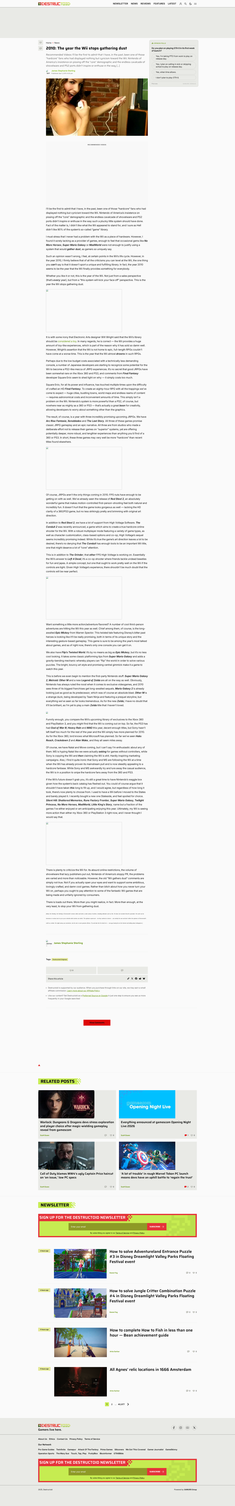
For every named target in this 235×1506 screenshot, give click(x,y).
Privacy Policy (138, 1233)
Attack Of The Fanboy (88, 1449)
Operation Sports (46, 1453)
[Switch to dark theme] (190, 3)
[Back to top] (39, 1065)
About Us (42, 1439)
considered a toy (67, 341)
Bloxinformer (106, 1453)
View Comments (97, 1022)
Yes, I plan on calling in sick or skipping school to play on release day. (173, 65)
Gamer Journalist (155, 1449)
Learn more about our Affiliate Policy (83, 990)
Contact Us (62, 1439)
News (134, 3)
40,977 (121, 1404)
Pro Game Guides (46, 1449)
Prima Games (106, 1449)
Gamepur (71, 1449)
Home (48, 43)
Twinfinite (60, 1449)
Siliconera (119, 1449)
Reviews (146, 3)
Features (159, 3)
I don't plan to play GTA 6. (167, 77)
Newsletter (120, 3)
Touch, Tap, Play (78, 1453)
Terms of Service (122, 1233)
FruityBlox (93, 1453)
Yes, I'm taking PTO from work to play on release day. (174, 57)
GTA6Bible (118, 1453)
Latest (172, 3)
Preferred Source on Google (95, 995)
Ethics (52, 1439)
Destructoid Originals (60, 959)
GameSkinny (171, 1449)
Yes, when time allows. (166, 72)
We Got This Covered (136, 1449)
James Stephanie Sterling (63, 70)
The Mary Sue (62, 1453)
